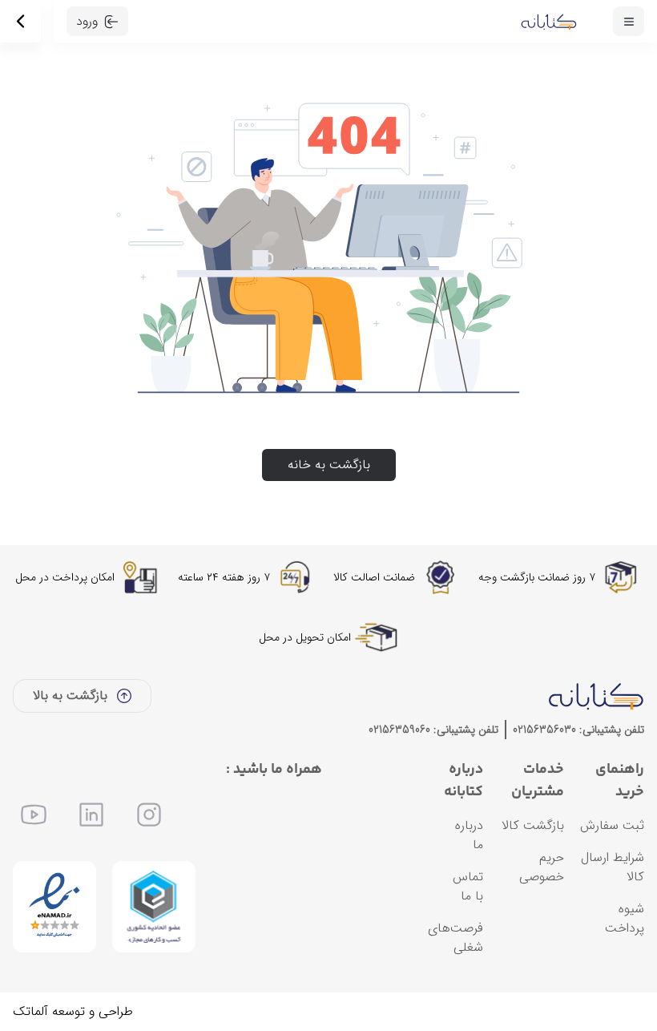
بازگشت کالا (533, 825)
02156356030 (544, 729)
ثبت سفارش (612, 825)
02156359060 (399, 729)
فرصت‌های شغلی (455, 937)
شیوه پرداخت (624, 918)
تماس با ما (468, 886)
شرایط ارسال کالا (612, 867)
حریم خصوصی (541, 867)
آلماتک (30, 1011)
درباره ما (469, 835)
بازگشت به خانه (329, 465)
